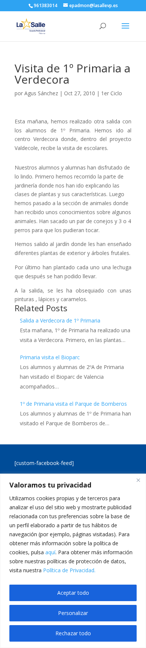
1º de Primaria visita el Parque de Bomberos (73, 403)
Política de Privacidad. (69, 570)
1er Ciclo (111, 93)
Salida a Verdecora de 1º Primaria (60, 320)
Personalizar (73, 612)
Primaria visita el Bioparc (50, 357)
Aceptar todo (73, 592)
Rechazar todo (73, 633)
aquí (50, 552)
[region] (73, 561)
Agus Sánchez (41, 93)
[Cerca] (138, 480)
